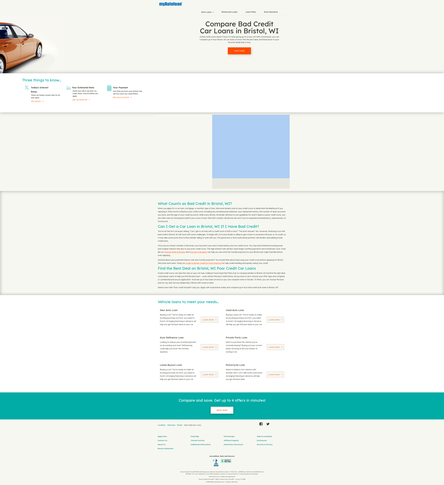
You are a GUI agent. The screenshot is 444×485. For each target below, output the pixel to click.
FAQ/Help (195, 436)
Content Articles (198, 440)
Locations (161, 425)
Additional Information (201, 444)
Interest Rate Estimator (174, 252)
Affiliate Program (231, 440)
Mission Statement (165, 448)
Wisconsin (171, 425)
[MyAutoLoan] (170, 4)
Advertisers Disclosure (233, 444)
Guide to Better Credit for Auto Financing (204, 263)
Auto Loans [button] (206, 12)
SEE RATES (36, 101)
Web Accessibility (264, 436)
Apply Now (239, 51)
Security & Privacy (265, 444)
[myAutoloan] (222, 461)
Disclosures (262, 440)
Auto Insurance (271, 12)
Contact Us (162, 440)
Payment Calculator (198, 252)
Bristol (179, 425)
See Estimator (79, 100)
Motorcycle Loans (229, 12)
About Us (162, 444)
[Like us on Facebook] (261, 423)
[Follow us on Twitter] (268, 423)
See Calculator (121, 97)
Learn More (250, 12)
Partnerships (229, 436)
